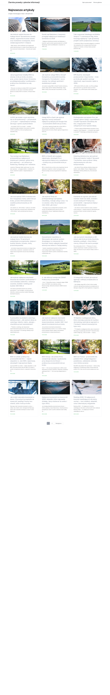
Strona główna (97, 2)
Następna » (59, 423)
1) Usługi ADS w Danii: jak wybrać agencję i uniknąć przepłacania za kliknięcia (86, 280)
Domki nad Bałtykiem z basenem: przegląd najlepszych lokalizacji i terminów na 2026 (54, 36)
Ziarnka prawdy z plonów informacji (24, 2)
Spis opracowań (87, 2)
